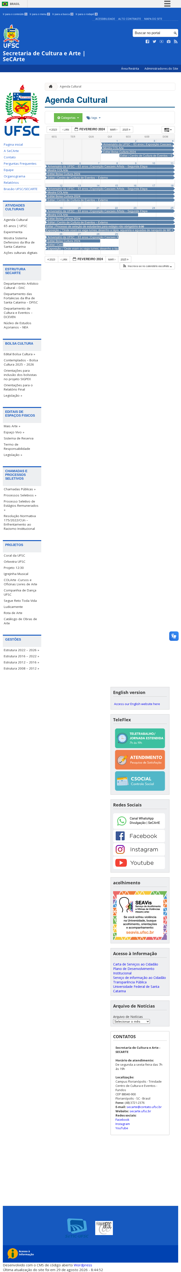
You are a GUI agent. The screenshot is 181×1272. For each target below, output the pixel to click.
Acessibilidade (105, 18)
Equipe (9, 170)
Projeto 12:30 (14, 568)
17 (153, 185)
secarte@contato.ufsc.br (144, 1107)
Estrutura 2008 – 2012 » (21, 668)
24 (153, 208)
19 (61, 208)
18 (172, 185)
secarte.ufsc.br (140, 1111)
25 (172, 208)
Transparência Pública (130, 982)
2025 (126, 129)
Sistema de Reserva (18, 438)
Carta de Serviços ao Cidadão (135, 964)
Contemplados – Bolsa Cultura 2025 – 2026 (21, 362)
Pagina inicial (13, 144)
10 (153, 163)
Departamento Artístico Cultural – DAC (21, 285)
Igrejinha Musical (16, 574)
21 (98, 208)
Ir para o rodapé (86, 14)
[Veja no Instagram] (169, 42)
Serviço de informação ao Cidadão (139, 977)
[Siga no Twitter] (154, 42)
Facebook (122, 1119)
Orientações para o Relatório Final (18, 387)
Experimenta (13, 232)
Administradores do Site (161, 69)
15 (116, 185)
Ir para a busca (62, 14)
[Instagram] (139, 854)
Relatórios (11, 182)
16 (135, 185)
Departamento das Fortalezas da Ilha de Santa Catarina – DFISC (21, 298)
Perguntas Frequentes (20, 163)
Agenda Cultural (16, 220)
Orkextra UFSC (14, 561)
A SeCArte (11, 151)
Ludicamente (13, 607)
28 (98, 234)
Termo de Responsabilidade (17, 446)
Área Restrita (130, 69)
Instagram (122, 1124)
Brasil (15, 4)
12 (61, 185)
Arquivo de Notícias (128, 1016)
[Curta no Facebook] (147, 42)
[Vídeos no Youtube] (162, 42)
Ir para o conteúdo (15, 14)
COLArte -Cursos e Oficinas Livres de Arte (20, 582)
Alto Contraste (129, 18)
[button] (147, 266)
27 (79, 234)
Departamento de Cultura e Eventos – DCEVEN (18, 312)
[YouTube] (139, 867)
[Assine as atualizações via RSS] (176, 42)
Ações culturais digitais (20, 253)
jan (66, 129)
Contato (10, 157)
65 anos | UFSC (15, 226)
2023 (54, 129)
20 (79, 208)
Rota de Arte (13, 613)
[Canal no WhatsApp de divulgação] (139, 827)
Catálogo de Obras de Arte (20, 621)
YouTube (121, 1128)
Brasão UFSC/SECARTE (20, 189)
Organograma (14, 176)
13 (79, 185)
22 (116, 208)
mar (113, 129)
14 (98, 185)
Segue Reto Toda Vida (20, 600)
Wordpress (83, 1265)
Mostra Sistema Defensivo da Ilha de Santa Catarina (19, 242)
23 (135, 208)
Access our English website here (137, 704)
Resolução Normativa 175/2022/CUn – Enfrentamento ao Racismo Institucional (20, 522)
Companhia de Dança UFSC (20, 592)
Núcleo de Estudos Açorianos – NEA (17, 325)
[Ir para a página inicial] (49, 86)
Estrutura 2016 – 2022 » (21, 656)
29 (116, 234)
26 (61, 234)
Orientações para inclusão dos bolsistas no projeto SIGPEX (20, 374)
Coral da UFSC (14, 555)
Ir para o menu (39, 14)
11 (172, 163)
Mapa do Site (153, 18)
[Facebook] (139, 841)
